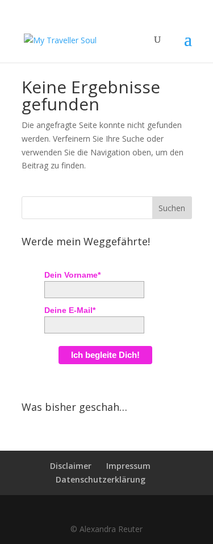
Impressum (128, 465)
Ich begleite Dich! (105, 355)
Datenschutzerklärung (100, 479)
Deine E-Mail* (69, 310)
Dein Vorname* (72, 274)
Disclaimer (70, 465)
